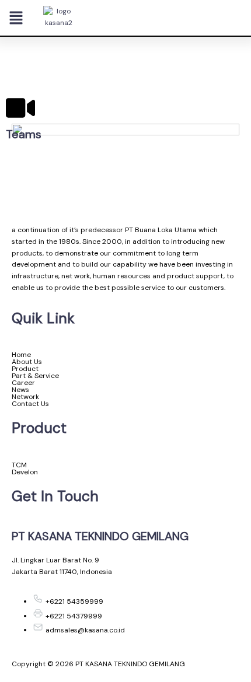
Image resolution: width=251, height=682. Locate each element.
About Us (27, 361)
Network (25, 396)
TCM (19, 464)
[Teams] (20, 108)
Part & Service (35, 375)
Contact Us (30, 403)
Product (25, 368)
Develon (25, 471)
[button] (16, 19)
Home (21, 354)
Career (23, 382)
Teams (23, 134)
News (20, 389)
